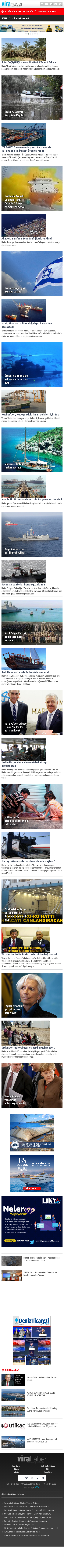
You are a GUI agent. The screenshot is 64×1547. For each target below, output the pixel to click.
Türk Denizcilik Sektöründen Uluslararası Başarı (22, 1532)
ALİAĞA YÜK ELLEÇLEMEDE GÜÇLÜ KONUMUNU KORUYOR (26, 1507)
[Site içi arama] (60, 4)
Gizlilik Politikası (47, 1466)
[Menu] (42, 4)
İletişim (16, 1472)
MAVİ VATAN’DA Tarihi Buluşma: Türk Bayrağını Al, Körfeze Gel (27, 1517)
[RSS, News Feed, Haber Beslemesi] (32, 1478)
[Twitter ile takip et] (26, 1478)
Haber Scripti (29, 1488)
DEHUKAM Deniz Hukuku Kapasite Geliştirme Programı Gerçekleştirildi (31, 1528)
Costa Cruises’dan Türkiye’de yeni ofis (18, 1524)
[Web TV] (46, 4)
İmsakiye (48, 1472)
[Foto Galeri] (51, 4)
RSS (48, 1469)
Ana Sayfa (16, 1466)
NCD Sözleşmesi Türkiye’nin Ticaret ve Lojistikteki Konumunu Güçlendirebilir (26, 1514)
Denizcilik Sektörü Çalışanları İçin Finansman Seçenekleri (25, 1521)
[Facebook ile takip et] (21, 1478)
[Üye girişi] (37, 1478)
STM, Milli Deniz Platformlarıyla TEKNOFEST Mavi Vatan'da (26, 1535)
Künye (16, 1469)
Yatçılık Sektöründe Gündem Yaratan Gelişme (21, 1503)
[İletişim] (55, 4)
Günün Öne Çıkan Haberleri (12, 1494)
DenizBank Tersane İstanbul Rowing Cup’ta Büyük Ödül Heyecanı (29, 1510)
